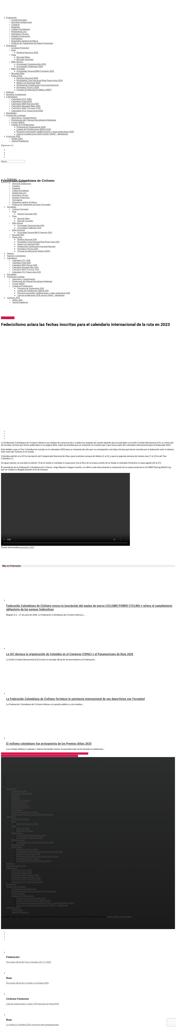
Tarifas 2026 (17, 139)
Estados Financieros (20, 36)
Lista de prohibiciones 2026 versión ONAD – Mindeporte (42, 134)
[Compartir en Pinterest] (90, 436)
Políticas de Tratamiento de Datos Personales (32, 43)
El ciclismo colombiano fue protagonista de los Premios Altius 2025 (48, 743)
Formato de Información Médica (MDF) (34, 90)
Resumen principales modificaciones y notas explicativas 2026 (45, 132)
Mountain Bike (17, 73)
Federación (11, 18)
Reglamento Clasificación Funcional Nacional (37, 85)
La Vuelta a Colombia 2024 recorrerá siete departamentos (32, 1025)
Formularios (16, 39)
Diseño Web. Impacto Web (119, 917)
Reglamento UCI (19, 32)
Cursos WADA (18, 122)
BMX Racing (17, 62)
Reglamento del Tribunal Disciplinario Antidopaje (33, 120)
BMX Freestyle (18, 69)
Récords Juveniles (24, 59)
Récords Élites (23, 57)
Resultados (11, 113)
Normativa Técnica (20, 34)
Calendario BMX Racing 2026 (25, 104)
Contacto (15, 25)
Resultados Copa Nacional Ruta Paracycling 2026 (39, 80)
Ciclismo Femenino (20, 48)
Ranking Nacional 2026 (27, 52)
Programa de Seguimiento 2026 (31, 127)
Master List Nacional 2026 (28, 83)
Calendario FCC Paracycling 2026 (27, 111)
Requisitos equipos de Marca (24, 41)
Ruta (13, 50)
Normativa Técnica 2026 (27, 87)
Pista (13, 55)
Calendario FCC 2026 (21, 99)
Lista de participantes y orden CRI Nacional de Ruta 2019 (32, 1004)
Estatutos (15, 27)
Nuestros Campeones (16, 94)
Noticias (10, 92)
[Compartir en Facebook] (90, 431)
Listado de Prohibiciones (22, 125)
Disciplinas (11, 45)
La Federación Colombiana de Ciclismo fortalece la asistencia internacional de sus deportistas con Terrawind (75, 699)
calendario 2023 (26, 547)
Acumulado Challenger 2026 (29, 66)
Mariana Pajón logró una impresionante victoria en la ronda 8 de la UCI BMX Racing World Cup (44, 753)
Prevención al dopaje (16, 115)
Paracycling (16, 76)
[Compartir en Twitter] (90, 434)
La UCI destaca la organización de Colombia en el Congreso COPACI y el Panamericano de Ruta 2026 (69, 654)
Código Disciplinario (20, 29)
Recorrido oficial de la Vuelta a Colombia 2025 (27, 983)
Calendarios (11, 97)
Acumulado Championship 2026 (31, 64)
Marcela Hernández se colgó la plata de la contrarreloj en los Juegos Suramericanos (39, 756)
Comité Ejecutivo (19, 20)
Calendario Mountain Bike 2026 (25, 106)
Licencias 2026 (13, 136)
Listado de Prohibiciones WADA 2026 (33, 129)
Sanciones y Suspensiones (23, 118)
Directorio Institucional (21, 22)
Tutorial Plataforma (20, 141)
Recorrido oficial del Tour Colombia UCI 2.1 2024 (28, 962)
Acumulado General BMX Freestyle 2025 (35, 71)
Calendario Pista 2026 (21, 101)
